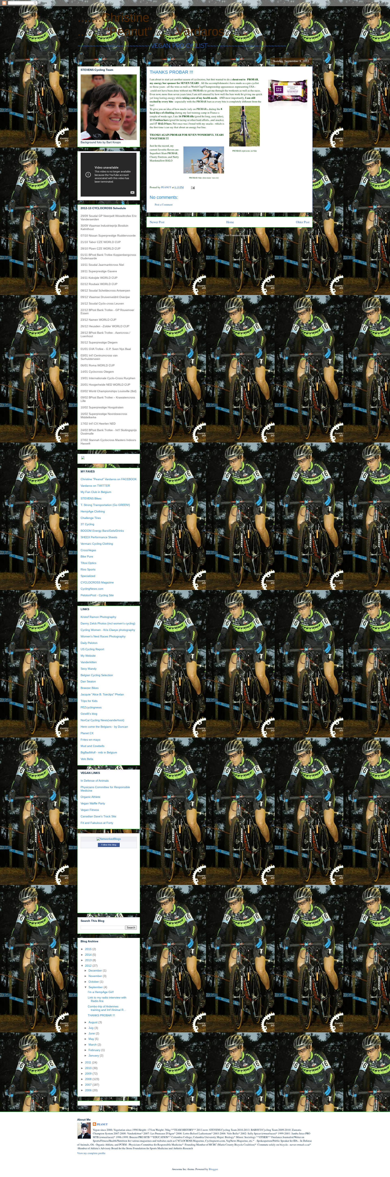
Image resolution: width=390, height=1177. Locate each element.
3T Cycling (87, 524)
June (92, 1033)
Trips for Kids (89, 701)
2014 (88, 954)
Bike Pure (87, 556)
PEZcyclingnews (91, 707)
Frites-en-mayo (90, 739)
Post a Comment (164, 204)
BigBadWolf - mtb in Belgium (99, 752)
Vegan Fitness (90, 809)
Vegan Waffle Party (93, 803)
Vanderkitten (89, 662)
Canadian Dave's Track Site (98, 816)
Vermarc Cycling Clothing (97, 543)
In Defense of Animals (95, 780)
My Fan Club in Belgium (96, 492)
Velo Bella (87, 759)
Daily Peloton (89, 642)
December (96, 970)
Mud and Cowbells (92, 746)
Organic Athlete (90, 796)
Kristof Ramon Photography (98, 617)
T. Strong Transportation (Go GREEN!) (105, 505)
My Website (88, 655)
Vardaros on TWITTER (95, 485)
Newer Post (157, 222)
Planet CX (87, 733)
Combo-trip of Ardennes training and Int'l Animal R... (107, 1008)
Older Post (302, 222)
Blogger (213, 1169)
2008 (88, 1079)
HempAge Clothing (93, 511)
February (95, 1050)
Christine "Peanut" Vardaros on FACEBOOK (109, 479)
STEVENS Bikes (91, 498)
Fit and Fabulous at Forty (97, 822)
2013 (88, 960)
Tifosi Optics (88, 563)
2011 (88, 1062)
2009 (88, 1073)
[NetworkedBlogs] (109, 838)
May (92, 1038)
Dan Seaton (88, 681)
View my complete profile (91, 1153)
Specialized (88, 576)
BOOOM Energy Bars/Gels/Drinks (102, 530)
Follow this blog (108, 844)
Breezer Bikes (90, 688)
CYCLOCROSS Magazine (97, 582)
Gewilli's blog (89, 713)
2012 (88, 965)
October (94, 981)
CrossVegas (88, 550)
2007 (88, 1084)
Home (230, 222)
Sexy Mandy (88, 668)
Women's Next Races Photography (103, 636)
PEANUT (102, 1124)
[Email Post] (192, 187)
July (91, 1028)
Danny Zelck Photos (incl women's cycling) (108, 623)
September (96, 987)
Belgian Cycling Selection (97, 675)
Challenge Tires (91, 518)
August (93, 1022)
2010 (88, 1068)
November (96, 976)
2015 (88, 949)
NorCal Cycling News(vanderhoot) (102, 720)
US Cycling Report (92, 649)
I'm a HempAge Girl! (101, 992)
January (94, 1055)
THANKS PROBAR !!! (101, 1015)
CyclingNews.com (92, 588)
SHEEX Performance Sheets (99, 537)
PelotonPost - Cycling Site (97, 595)
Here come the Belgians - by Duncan (104, 726)
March (93, 1044)
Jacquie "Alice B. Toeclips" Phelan (102, 694)
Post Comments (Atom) (237, 235)
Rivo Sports (88, 569)
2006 (88, 1090)
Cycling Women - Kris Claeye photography (108, 630)
